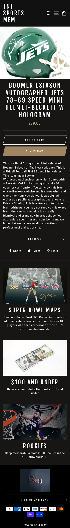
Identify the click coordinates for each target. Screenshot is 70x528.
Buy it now (35, 151)
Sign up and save (35, 500)
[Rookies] (35, 422)
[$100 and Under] (35, 358)
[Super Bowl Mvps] (35, 286)
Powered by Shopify (35, 524)
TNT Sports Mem (13, 13)
